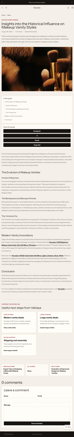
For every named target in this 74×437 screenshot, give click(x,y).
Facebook (37, 131)
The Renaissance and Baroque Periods (17, 109)
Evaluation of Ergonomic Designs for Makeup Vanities (60, 370)
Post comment (37, 423)
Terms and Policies (37, 434)
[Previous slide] (2, 2)
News (9, 15)
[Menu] (2, 8)
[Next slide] (72, 2)
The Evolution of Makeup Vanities (16, 102)
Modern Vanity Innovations (14, 116)
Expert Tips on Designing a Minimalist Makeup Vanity (12, 370)
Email (37, 140)
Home (3, 15)
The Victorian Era (11, 112)
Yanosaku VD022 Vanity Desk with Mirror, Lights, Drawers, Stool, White (37, 256)
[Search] (6, 8)
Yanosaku (61, 289)
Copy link (37, 145)
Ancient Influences (11, 105)
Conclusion (8, 120)
